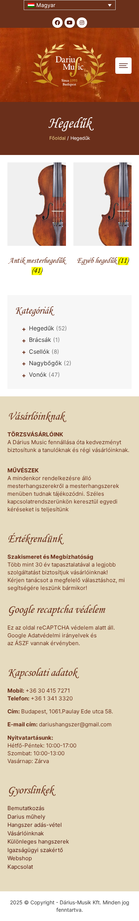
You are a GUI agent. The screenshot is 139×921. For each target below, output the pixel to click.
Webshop (19, 858)
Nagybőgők (50, 363)
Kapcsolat (20, 866)
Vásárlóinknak (25, 833)
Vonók (44, 374)
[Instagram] (82, 22)
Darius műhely (26, 816)
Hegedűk (48, 328)
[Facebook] (57, 22)
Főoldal (57, 138)
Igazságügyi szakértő (35, 850)
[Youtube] (69, 22)
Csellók (44, 351)
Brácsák (44, 339)
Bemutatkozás (25, 808)
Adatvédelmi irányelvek (58, 635)
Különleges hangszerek (38, 841)
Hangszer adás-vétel (34, 824)
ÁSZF (22, 643)
